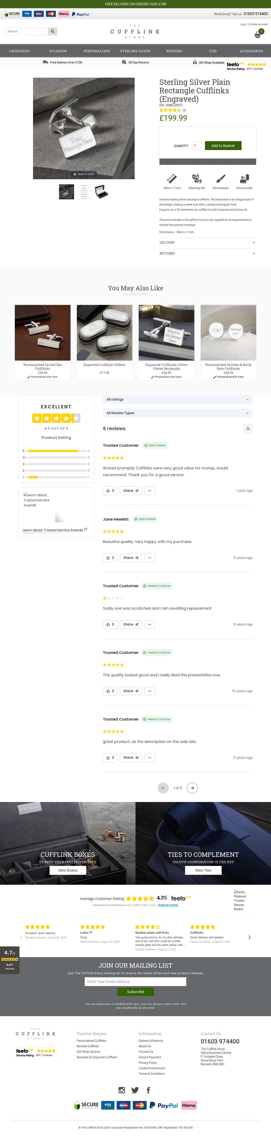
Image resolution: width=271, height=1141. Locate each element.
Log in (243, 24)
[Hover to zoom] (84, 128)
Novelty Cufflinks (88, 1046)
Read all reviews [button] (168, 905)
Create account (259, 24)
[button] (172, 110)
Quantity (181, 146)
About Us (145, 1046)
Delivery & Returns (151, 1040)
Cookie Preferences (152, 1068)
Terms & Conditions (152, 1073)
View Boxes (68, 870)
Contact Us (146, 1051)
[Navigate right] (249, 937)
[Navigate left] (21, 937)
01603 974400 (256, 13)
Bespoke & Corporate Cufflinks (97, 1057)
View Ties (203, 870)
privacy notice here (166, 1004)
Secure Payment (150, 1057)
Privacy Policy (148, 1062)
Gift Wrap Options (88, 1051)
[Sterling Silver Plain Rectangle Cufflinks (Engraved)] (66, 191)
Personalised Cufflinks (91, 1040)
